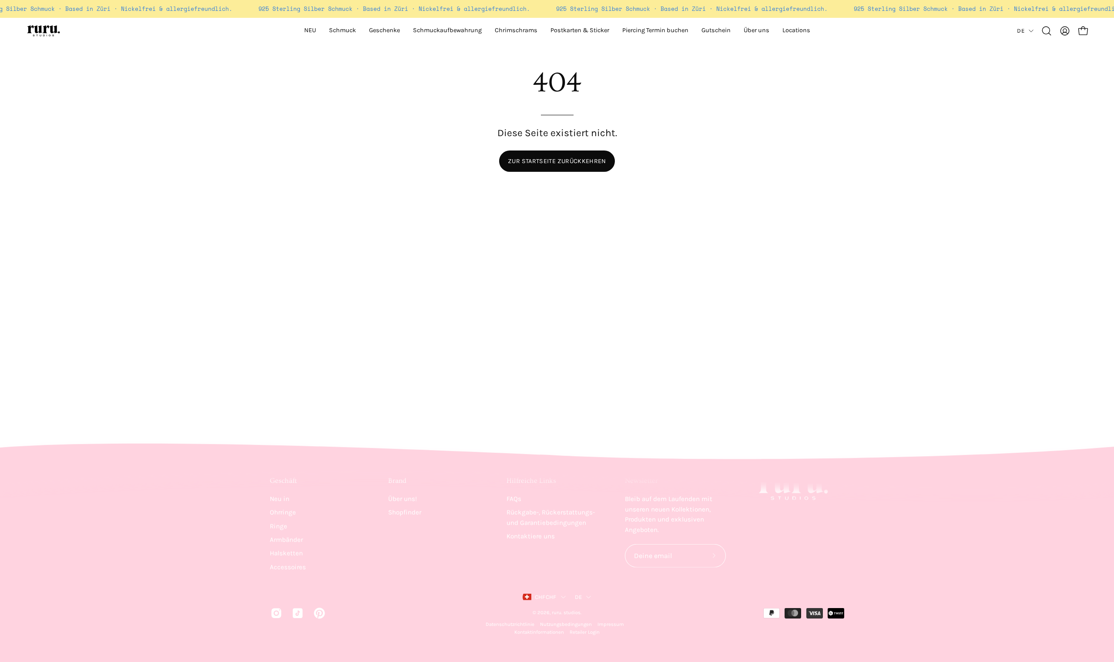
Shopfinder (404, 512)
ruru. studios (566, 612)
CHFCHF (546, 597)
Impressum (610, 624)
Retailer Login (585, 632)
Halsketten (286, 553)
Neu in (279, 499)
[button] (756, 31)
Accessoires (288, 567)
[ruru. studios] (43, 31)
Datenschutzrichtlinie (510, 624)
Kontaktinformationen (539, 632)
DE (1020, 30)
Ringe (278, 526)
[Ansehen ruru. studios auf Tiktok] (296, 612)
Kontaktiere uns (531, 536)
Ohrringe (283, 512)
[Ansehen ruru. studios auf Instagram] (275, 612)
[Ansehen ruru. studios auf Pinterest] (318, 612)
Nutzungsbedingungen (566, 624)
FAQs (514, 499)
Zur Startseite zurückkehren (557, 161)
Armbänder (286, 540)
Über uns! (402, 499)
